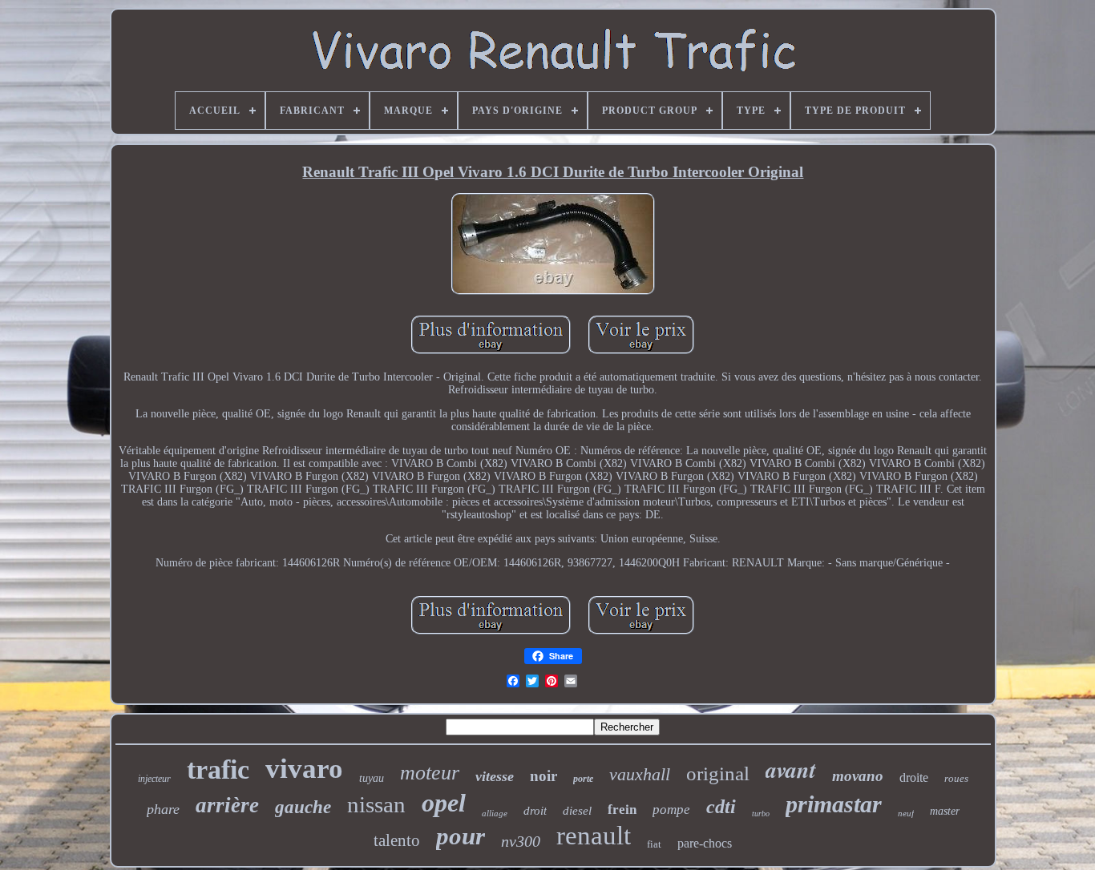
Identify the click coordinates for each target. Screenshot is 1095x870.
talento (397, 840)
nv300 (520, 841)
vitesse (494, 776)
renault (593, 835)
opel (444, 802)
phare (163, 809)
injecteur (154, 778)
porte (583, 778)
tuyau (371, 778)
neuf (906, 813)
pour (460, 836)
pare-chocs (704, 843)
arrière (227, 805)
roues (956, 778)
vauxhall (639, 774)
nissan (376, 804)
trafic (218, 769)
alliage (494, 813)
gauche (303, 807)
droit (535, 810)
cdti (721, 806)
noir (543, 775)
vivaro (304, 768)
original (718, 773)
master (945, 811)
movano (857, 775)
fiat (654, 844)
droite (913, 777)
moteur (429, 772)
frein (622, 809)
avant (791, 769)
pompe (671, 809)
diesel (577, 810)
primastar (834, 804)
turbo (761, 813)
